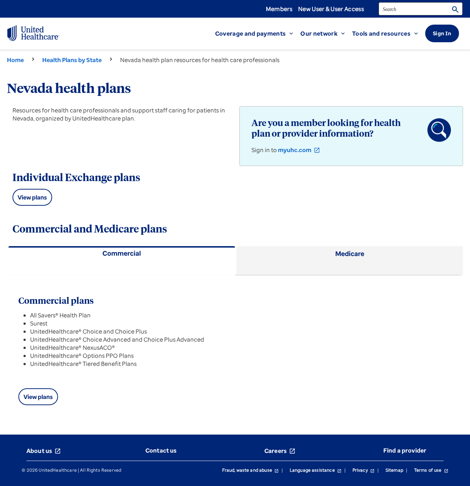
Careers (280, 451)
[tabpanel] (235, 346)
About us (43, 451)
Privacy (363, 470)
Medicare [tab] (349, 253)
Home (15, 60)
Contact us (161, 450)
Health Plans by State (72, 60)
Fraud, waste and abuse (250, 470)
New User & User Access (331, 9)
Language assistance (315, 470)
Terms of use (431, 470)
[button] (258, 33)
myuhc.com (299, 150)
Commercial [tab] (121, 253)
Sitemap (394, 470)
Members (279, 9)
